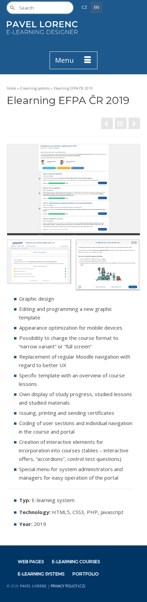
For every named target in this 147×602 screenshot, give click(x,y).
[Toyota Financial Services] (134, 123)
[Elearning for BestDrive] (107, 123)
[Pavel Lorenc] (42, 27)
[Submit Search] (12, 8)
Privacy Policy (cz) (68, 586)
